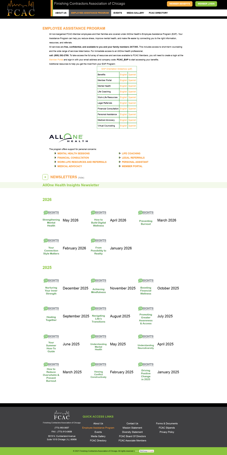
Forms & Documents (167, 423)
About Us (60, 13)
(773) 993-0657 (62, 428)
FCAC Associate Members (132, 440)
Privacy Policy (167, 432)
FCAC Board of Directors (132, 436)
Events (118, 13)
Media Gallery (135, 13)
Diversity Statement (132, 432)
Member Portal (56, 60)
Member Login (206, 4)
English (123, 74)
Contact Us (132, 423)
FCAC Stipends (167, 427)
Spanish (132, 74)
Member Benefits (179, 4)
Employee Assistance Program (90, 13)
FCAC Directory (158, 13)
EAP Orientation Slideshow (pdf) (117, 69)
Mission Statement (132, 427)
